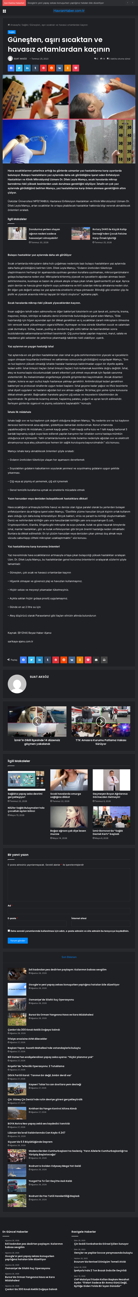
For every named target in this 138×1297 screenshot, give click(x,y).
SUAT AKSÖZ (20, 58)
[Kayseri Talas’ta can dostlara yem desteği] (17, 1089)
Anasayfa (15, 24)
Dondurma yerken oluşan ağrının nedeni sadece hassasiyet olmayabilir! (44, 234)
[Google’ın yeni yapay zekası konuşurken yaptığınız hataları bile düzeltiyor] (17, 989)
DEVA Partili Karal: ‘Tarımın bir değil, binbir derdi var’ (40, 1075)
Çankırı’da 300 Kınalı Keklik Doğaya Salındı (34, 1029)
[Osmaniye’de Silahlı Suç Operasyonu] (17, 1004)
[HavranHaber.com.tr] (69, 10)
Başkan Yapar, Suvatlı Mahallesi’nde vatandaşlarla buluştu (44, 1048)
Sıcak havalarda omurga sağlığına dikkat (65, 795)
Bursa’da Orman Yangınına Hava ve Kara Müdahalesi (61, 1014)
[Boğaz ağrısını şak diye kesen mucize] (69, 817)
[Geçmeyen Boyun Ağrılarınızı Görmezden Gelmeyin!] (111, 780)
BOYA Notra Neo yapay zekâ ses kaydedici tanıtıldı (39, 1123)
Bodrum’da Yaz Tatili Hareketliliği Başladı (54, 1196)
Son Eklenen (69, 957)
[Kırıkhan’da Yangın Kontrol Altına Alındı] (17, 1113)
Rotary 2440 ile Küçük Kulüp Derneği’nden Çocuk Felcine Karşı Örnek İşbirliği (110, 234)
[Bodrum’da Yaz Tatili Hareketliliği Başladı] (17, 1200)
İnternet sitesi (79, 918)
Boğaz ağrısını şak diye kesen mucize (68, 832)
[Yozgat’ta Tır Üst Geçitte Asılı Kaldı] (17, 1185)
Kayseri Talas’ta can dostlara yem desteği (55, 1084)
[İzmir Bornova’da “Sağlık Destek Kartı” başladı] (111, 817)
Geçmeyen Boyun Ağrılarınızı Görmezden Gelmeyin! (110, 795)
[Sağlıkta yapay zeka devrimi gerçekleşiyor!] (26, 780)
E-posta (13, 918)
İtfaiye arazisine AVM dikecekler (27, 1039)
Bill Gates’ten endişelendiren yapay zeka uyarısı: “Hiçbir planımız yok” (50, 1057)
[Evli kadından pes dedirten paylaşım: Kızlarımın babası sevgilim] (17, 974)
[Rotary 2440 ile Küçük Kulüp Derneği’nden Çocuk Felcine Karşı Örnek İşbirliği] (81, 233)
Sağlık (25, 24)
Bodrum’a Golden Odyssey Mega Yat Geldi (55, 1166)
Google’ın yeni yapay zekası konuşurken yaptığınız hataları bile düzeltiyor (74, 984)
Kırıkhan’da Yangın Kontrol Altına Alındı (53, 1108)
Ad (10, 905)
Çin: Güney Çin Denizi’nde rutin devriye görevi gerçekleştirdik (45, 1099)
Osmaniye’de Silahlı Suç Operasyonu (46, 3)
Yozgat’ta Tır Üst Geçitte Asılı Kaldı (50, 1181)
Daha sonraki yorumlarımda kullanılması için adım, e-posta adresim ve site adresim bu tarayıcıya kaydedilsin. (70, 931)
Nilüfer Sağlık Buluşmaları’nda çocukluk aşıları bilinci (26, 809)
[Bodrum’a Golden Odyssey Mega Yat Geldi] (17, 1170)
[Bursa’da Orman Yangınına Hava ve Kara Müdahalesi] (17, 1019)
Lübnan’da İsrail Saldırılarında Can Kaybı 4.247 (36, 1132)
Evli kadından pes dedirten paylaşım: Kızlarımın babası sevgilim (68, 969)
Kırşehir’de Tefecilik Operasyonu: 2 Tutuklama (36, 1066)
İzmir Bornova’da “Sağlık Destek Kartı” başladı (108, 832)
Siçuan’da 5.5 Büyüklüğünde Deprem (30, 1142)
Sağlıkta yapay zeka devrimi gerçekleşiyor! (25, 795)
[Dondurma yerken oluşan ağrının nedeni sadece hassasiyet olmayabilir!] (17, 233)
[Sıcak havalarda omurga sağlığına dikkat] (69, 780)
